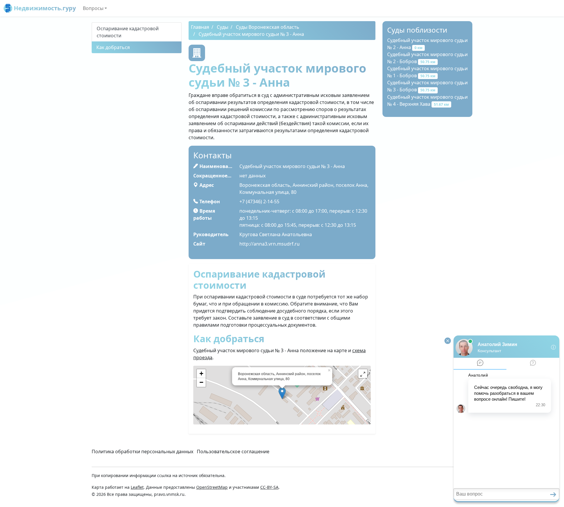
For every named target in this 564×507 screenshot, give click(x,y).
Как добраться (113, 47)
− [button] (201, 382)
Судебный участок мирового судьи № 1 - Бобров (427, 72)
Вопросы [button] (93, 8)
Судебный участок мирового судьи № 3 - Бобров (427, 86)
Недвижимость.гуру (44, 8)
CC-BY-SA (269, 487)
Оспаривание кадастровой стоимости (128, 32)
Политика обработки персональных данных (142, 451)
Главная (200, 27)
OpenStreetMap (212, 487)
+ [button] (201, 373)
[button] (362, 373)
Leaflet (137, 487)
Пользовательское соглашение (233, 451)
